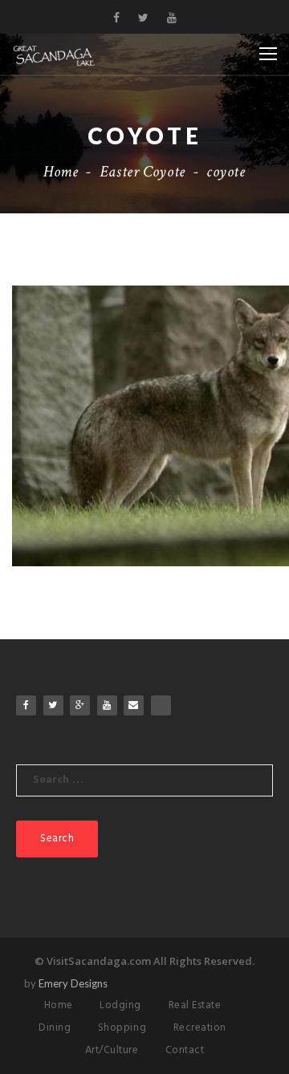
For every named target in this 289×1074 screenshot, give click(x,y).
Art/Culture (112, 1050)
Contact (185, 1050)
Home (61, 171)
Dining (55, 1027)
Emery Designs (73, 983)
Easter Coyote (142, 171)
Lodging (120, 1005)
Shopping (122, 1027)
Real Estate (195, 1005)
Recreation (199, 1027)
